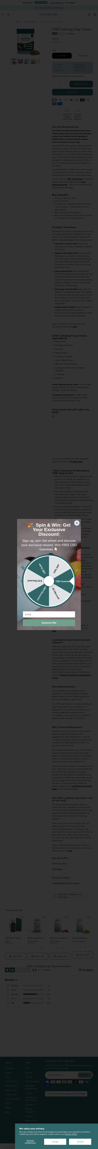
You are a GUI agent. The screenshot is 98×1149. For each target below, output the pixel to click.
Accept (55, 1142)
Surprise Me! (49, 622)
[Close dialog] (76, 523)
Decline (80, 1142)
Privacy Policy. (71, 1134)
